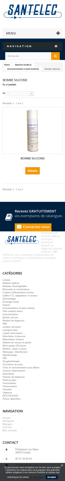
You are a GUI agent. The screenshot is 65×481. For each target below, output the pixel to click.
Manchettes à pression (14, 336)
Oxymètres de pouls (13, 364)
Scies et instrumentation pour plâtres (21, 367)
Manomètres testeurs (13, 339)
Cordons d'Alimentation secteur (18, 292)
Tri (4, 93)
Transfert (7, 389)
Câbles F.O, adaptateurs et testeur (20, 295)
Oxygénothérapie (11, 361)
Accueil (6, 417)
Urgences (7, 392)
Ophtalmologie (10, 355)
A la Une (7, 427)
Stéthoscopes (9, 380)
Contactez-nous (36, 226)
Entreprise (8, 421)
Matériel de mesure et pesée (17, 342)
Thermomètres (10, 386)
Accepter (51, 477)
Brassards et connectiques (16, 289)
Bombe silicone (32, 158)
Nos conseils (10, 430)
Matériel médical (11, 283)
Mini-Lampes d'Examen (14, 345)
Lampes (7, 280)
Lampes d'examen (12, 327)
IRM (5, 323)
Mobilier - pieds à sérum (15, 348)
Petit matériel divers (13, 311)
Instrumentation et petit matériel (18, 308)
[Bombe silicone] (32, 130)
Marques (7, 424)
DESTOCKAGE (10, 395)
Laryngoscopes (10, 330)
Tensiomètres (9, 383)
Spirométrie (8, 374)
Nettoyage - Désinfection (15, 352)
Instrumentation (10, 314)
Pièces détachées (12, 399)
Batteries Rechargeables (15, 286)
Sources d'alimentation (14, 370)
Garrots (6, 305)
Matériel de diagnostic (14, 320)
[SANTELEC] (32, 11)
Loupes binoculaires (13, 333)
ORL (5, 358)
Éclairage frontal (11, 302)
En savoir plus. (37, 477)
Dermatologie (9, 298)
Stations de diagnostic (14, 377)
